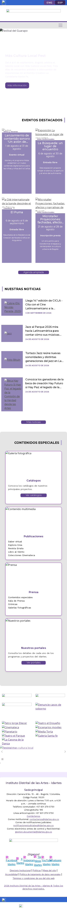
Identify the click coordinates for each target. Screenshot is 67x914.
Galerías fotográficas (19, 607)
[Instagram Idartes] (29, 861)
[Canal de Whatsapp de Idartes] (55, 861)
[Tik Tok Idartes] (38, 861)
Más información (17, 85)
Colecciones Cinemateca (21, 555)
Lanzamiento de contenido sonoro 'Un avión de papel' (17, 138)
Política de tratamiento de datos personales (40, 874)
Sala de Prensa (16, 600)
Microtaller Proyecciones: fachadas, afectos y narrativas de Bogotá (50, 219)
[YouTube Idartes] (46, 861)
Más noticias (33, 422)
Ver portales (33, 662)
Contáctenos (33, 816)
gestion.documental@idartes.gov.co (33, 832)
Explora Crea (15, 545)
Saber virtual (15, 541)
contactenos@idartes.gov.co (44, 819)
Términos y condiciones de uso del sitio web (33, 878)
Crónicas (12, 604)
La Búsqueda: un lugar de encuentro (50, 146)
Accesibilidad (11, 874)
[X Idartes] (20, 861)
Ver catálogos (33, 495)
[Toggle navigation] (60, 25)
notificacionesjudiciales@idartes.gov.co (33, 825)
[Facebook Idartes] (11, 861)
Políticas (37, 870)
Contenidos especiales (20, 597)
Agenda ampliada (33, 272)
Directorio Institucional (20, 870)
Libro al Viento (16, 551)
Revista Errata (15, 548)
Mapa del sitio (49, 870)
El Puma (17, 212)
